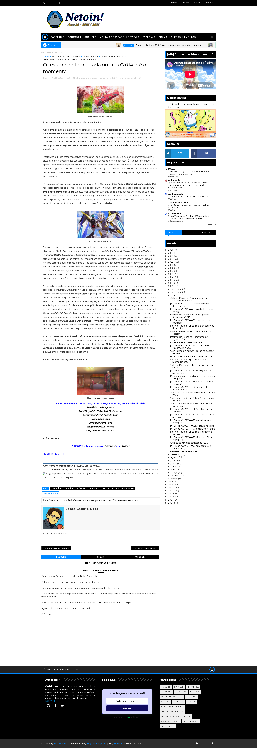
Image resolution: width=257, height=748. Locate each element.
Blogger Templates (97, 743)
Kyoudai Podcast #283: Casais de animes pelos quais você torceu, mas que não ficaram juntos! (188, 185)
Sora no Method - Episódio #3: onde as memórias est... (190, 360)
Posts (173, 232)
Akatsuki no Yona (100, 419)
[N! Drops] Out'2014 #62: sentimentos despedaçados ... (189, 388)
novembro (176, 292)
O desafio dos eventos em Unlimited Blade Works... (192, 393)
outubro (175, 295)
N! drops (180, 692)
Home (46, 56)
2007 (171, 499)
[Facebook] (55, 705)
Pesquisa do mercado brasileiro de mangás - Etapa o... (192, 377)
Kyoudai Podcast (171, 697)
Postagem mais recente (56, 548)
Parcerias (57, 37)
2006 (171, 502)
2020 (171, 268)
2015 (170, 283)
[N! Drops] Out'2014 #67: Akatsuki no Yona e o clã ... (192, 310)
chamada (56, 56)
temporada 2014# (97, 488)
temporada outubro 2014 (113, 56)
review (191, 702)
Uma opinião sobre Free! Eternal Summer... (192, 356)
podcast (166, 692)
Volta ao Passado (112, 37)
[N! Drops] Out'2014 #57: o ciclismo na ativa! (193, 428)
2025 (171, 253)
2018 (171, 274)
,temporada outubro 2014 (131, 78)
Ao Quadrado (175, 194)
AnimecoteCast (170, 721)
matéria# (69, 488)
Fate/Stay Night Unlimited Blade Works (100, 411)
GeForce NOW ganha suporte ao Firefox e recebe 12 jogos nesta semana (189, 172)
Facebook (110, 446)
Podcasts (74, 37)
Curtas (176, 37)
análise (165, 687)
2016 (171, 280)
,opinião (98, 78)
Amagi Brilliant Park (100, 422)
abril (173, 469)
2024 (171, 256)
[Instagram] (48, 705)
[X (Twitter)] (62, 705)
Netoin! (118, 743)
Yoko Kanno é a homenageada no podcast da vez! (192, 352)
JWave (171, 169)
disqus (100, 557)
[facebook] (59, 3)
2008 (171, 496)
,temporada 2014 (110, 78)
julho (173, 460)
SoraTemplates (61, 743)
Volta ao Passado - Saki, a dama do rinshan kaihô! (192, 366)
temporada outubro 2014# (121, 488)
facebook (139, 557)
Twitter (126, 446)
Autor (197, 2)
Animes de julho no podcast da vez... (189, 442)
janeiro (174, 478)
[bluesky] (49, 3)
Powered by (120, 717)
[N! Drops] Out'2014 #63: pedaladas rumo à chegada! (192, 382)
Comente (207, 232)
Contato (209, 2)
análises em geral (172, 706)
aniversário (191, 721)
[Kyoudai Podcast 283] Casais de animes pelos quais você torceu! (151, 45)
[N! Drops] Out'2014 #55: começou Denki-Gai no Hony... (191, 447)
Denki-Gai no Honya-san (100, 407)
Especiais (149, 37)
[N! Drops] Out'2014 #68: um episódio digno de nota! (189, 305)
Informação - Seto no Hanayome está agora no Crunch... (190, 338)
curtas (165, 702)
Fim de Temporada (172, 711)
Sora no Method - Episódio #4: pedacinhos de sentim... (192, 327)
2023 (171, 259)
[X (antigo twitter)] (54, 3)
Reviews (133, 37)
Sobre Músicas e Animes (175, 716)
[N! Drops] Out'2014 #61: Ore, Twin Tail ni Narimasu (191, 410)
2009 (171, 493)
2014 (171, 286)
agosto (175, 457)
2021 (171, 265)
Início (174, 2)
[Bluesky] (202, 743)
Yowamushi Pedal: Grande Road (100, 415)
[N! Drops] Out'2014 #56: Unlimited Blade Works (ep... (191, 438)
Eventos (190, 37)
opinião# (81, 488)
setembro (176, 454)
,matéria (90, 78)
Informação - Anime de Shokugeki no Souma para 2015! (189, 316)
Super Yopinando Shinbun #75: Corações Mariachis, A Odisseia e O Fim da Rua (188, 217)
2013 (171, 481)
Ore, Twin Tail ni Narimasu (100, 430)
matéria (67, 56)
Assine (127, 708)
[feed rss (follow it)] (43, 3)
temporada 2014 (90, 56)
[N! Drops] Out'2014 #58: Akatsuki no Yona (192, 425)
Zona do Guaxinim (178, 202)
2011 (170, 487)
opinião (76, 56)
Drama (163, 37)
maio (174, 466)
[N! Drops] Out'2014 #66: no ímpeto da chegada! (190, 321)
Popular (190, 232)
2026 (171, 249)
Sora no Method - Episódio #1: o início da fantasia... (191, 433)
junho (174, 463)
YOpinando (174, 213)
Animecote (110, 45)
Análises (90, 37)
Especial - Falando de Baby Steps (187, 342)
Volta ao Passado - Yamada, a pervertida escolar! (190, 332)
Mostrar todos (210, 224)
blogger (61, 557)
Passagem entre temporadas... (186, 451)
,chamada (80, 78)
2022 (171, 262)
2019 (171, 271)
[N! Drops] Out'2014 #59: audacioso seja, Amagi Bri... (191, 421)
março (174, 472)
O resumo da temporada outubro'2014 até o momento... (192, 404)
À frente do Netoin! (56, 669)
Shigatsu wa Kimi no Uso (100, 426)
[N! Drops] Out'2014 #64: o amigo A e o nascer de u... (190, 371)
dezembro (176, 289)
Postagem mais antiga (145, 548)
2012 (171, 484)
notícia (194, 692)
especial (191, 697)
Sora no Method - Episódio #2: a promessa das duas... (192, 399)
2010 (171, 490)
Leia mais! (50, 700)
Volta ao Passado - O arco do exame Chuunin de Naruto (189, 299)
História (185, 2)
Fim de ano (167, 726)
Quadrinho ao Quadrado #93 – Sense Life (188, 196)
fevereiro (176, 475)
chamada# (56, 488)
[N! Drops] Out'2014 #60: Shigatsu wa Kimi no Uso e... (192, 416)
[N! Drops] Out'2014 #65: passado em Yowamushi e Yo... (189, 346)
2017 (171, 277)
